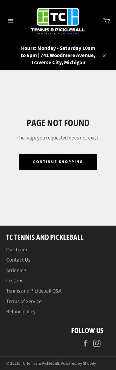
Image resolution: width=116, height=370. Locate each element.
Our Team (16, 249)
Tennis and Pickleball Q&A (34, 291)
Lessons (14, 280)
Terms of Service (23, 301)
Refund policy (21, 311)
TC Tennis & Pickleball (40, 363)
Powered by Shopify (78, 363)
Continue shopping (58, 162)
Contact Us (18, 260)
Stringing (16, 270)
